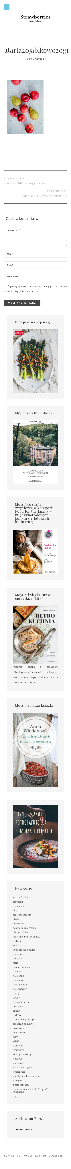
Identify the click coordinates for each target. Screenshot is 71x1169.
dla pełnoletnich (22, 932)
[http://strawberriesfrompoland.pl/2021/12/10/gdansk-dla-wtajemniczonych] (35, 452)
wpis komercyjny (22, 1067)
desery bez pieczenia (24, 928)
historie (17, 941)
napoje (16, 993)
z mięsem (18, 1081)
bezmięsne (18, 906)
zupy (15, 1096)
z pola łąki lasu (21, 1085)
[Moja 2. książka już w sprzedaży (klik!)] (35, 635)
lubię (15, 963)
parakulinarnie (21, 1002)
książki (17, 945)
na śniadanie (20, 985)
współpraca (19, 1072)
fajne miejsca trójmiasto (26, 937)
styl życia (18, 1046)
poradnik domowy (23, 1024)
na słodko (18, 976)
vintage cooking (22, 1054)
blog (15, 911)
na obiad (17, 972)
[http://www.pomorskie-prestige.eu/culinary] (35, 837)
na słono (18, 980)
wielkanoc (18, 1063)
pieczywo (18, 1006)
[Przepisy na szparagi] (35, 361)
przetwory (18, 1028)
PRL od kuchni (21, 898)
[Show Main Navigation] (6, 7)
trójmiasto (18, 1050)
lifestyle (17, 959)
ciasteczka (18, 924)
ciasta (16, 919)
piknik (16, 1011)
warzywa (17, 1059)
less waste (18, 954)
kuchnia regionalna (24, 950)
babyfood (18, 902)
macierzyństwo (21, 967)
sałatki (16, 1041)
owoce (16, 998)
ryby (15, 1037)
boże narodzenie (22, 915)
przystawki (19, 1033)
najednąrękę (20, 989)
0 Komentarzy (36, 59)
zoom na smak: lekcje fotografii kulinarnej (30, 1091)
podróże (17, 1015)
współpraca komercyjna (26, 1076)
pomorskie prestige (23, 1020)
